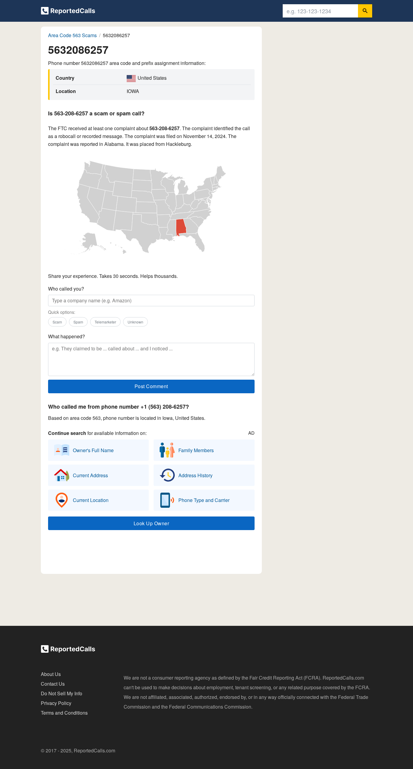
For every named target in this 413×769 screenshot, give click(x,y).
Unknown (135, 321)
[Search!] (365, 11)
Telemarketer (105, 321)
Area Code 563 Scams (72, 35)
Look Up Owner (151, 523)
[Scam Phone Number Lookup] (68, 12)
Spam (78, 321)
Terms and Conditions (64, 712)
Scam (57, 321)
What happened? (66, 336)
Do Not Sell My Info (61, 693)
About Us (51, 674)
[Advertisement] (151, 553)
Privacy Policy (56, 703)
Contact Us (53, 683)
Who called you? (66, 288)
